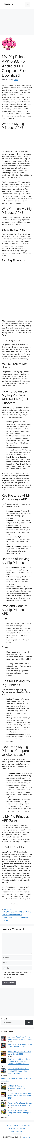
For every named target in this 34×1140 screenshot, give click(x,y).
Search (4, 1019)
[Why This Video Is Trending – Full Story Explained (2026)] (3, 1046)
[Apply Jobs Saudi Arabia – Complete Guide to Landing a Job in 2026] (3, 1112)
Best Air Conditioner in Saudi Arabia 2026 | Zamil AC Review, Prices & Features (19, 1071)
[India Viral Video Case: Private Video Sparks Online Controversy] (3, 1039)
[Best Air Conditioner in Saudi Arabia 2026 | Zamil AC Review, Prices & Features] (3, 1071)
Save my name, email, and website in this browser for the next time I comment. (17, 974)
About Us (17, 1125)
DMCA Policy (26, 1125)
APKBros (8, 4)
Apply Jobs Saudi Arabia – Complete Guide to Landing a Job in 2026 (20, 1112)
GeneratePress (26, 1137)
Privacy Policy (8, 1125)
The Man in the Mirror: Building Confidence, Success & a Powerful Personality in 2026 (19, 1061)
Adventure (8, 909)
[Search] (29, 1022)
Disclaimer (23, 1128)
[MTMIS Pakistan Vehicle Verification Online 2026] (3, 1088)
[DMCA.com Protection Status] (17, 1134)
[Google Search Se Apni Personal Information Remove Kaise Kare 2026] (3, 1095)
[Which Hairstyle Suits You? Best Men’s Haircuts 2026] (3, 1053)
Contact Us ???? (13, 1128)
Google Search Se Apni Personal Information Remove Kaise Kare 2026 (19, 1095)
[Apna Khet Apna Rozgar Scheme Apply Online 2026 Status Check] (3, 1105)
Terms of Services (17, 1131)
